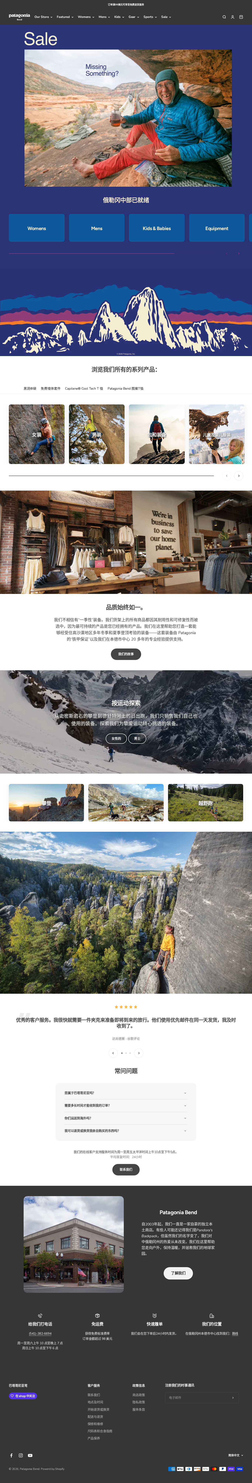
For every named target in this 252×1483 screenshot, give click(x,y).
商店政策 (138, 1395)
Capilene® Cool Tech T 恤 (84, 388)
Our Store (41, 17)
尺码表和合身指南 (100, 1431)
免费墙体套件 (51, 388)
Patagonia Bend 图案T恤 (126, 388)
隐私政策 (138, 1402)
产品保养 (94, 1438)
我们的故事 (126, 654)
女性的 (116, 739)
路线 (235, 1334)
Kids (117, 17)
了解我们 (178, 1273)
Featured (63, 17)
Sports (148, 17)
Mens (102, 17)
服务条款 (138, 1410)
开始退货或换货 (98, 1410)
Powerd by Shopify (52, 1469)
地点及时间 (95, 1402)
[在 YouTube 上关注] (30, 1455)
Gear (132, 17)
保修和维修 (95, 1424)
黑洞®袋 (30, 388)
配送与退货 (95, 1417)
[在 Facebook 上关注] (11, 1455)
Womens (84, 17)
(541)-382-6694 (40, 1334)
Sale (164, 17)
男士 (137, 739)
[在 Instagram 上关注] (20, 1455)
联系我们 (126, 1170)
